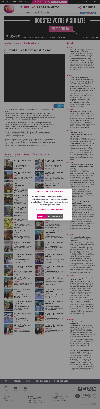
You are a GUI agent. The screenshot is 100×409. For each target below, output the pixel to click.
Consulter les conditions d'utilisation (50, 209)
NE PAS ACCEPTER (55, 216)
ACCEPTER (42, 216)
